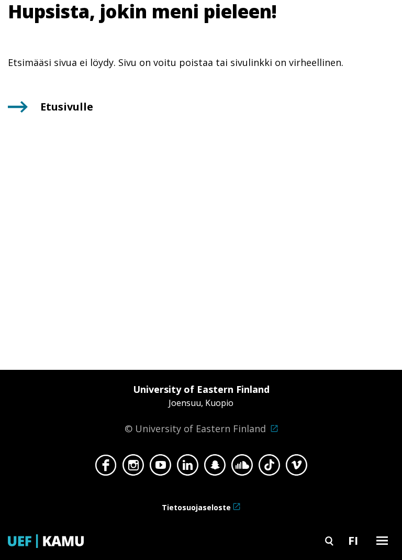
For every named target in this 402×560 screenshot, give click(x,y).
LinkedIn (187, 467)
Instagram (133, 467)
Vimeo (296, 467)
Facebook (106, 467)
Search (329, 540)
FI (353, 540)
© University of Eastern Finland (197, 409)
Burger (382, 540)
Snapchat (215, 467)
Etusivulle (66, 107)
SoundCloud (242, 467)
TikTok (269, 467)
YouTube (160, 467)
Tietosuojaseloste (196, 507)
